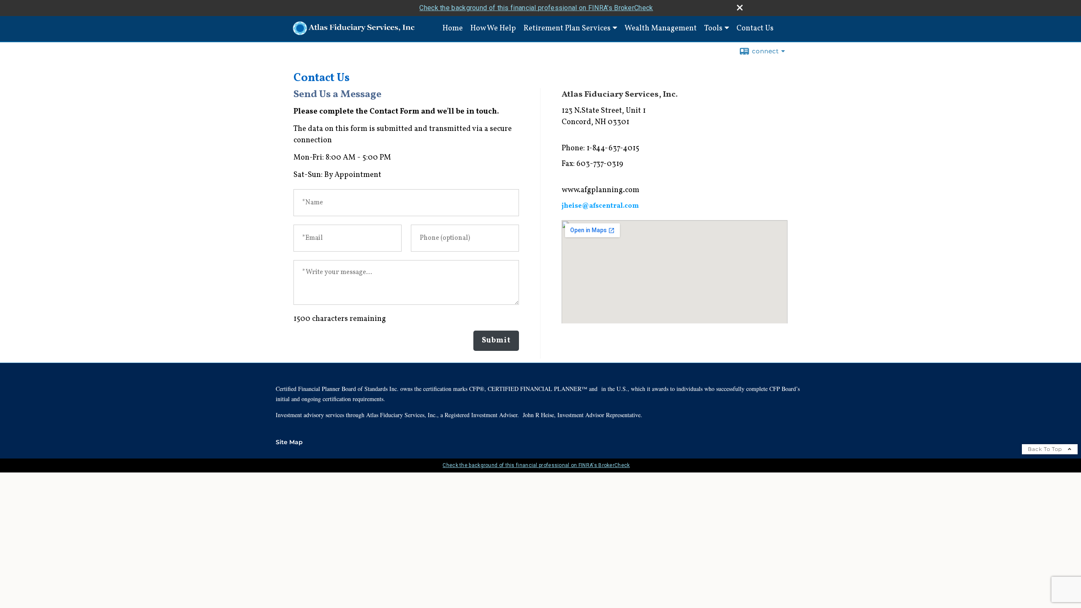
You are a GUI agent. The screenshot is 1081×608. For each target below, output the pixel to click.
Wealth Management (661, 28)
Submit (496, 340)
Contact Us (755, 28)
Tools (713, 28)
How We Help (493, 28)
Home (453, 28)
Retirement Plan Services (567, 28)
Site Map (289, 442)
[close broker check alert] (739, 7)
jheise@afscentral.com (600, 206)
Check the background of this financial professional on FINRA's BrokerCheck (536, 8)
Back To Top (1046, 449)
